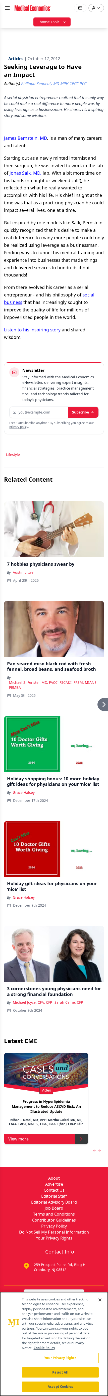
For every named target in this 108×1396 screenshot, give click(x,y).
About (54, 1178)
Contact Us (54, 1190)
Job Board (54, 1208)
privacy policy (18, 427)
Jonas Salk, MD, (25, 173)
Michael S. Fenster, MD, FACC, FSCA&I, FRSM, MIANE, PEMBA (53, 685)
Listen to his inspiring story (32, 330)
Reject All (60, 1372)
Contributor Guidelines (54, 1220)
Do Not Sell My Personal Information (54, 1232)
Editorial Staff (54, 1196)
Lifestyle (13, 454)
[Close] (99, 1299)
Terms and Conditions (54, 1214)
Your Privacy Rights (54, 1238)
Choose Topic (48, 21)
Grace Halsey (24, 792)
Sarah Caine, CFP (69, 1002)
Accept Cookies (60, 1386)
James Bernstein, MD (25, 138)
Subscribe (80, 412)
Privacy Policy (54, 1226)
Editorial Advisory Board (54, 1202)
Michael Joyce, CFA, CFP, (32, 1002)
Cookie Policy (44, 1348)
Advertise (54, 1184)
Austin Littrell (24, 572)
